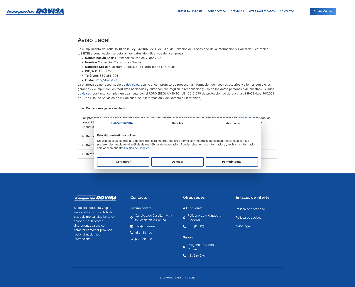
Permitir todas (231, 161)
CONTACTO (287, 11)
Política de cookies (248, 217)
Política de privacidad (250, 209)
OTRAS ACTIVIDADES (262, 11)
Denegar (177, 161)
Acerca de (233, 123)
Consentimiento (122, 123)
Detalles (177, 123)
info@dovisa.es (106, 80)
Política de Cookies (136, 148)
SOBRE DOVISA (217, 11)
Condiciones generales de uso (107, 108)
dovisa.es (132, 84)
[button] (177, 108)
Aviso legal (243, 226)
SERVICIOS (237, 11)
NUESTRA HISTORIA (190, 11)
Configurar (123, 161)
